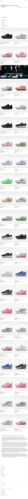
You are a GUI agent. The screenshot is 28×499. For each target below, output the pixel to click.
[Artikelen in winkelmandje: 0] (26, 1)
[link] (14, 247)
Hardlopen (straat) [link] (4, 17)
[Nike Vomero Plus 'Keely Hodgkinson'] (7, 35)
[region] (14, 27)
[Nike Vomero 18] (7, 53)
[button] (5, 20)
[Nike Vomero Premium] (21, 53)
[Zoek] (25, 1)
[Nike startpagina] (2, 1)
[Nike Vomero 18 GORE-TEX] (7, 124)
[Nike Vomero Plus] (21, 35)
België (2, 486)
